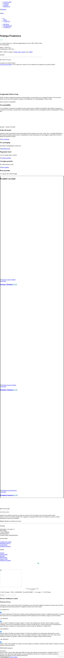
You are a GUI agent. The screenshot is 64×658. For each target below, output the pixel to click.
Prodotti (6, 6)
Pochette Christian (8, 390)
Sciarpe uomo (17, 52)
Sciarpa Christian (8, 284)
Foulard (2, 553)
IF (3, 18)
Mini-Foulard (3, 557)
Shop (5, 20)
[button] (6, 24)
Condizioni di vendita (5, 542)
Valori (5, 5)
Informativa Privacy (5, 543)
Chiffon (30, 52)
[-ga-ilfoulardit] (1, 621)
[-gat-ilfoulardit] (1, 642)
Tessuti (6, 3)
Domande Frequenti (5, 546)
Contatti (6, 21)
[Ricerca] (7, 595)
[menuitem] (33, 2)
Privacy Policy (14, 657)
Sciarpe (23, 52)
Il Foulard (7, 2)
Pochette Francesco (9, 495)
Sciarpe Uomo (4, 559)
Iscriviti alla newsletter (6, 64)
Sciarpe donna (4, 554)
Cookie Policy (4, 545)
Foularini (2, 556)
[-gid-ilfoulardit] (1, 632)
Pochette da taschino (5, 560)
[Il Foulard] (32, 12)
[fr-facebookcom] (1, 612)
